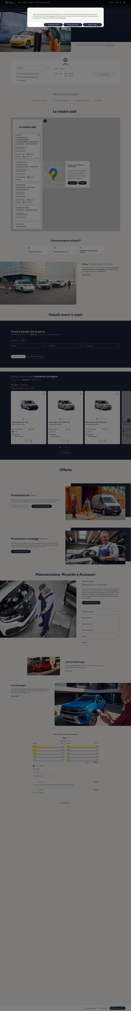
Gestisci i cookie (92, 24)
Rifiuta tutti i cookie (73, 24)
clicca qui (63, 18)
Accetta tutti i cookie (53, 24)
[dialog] (65, 505)
